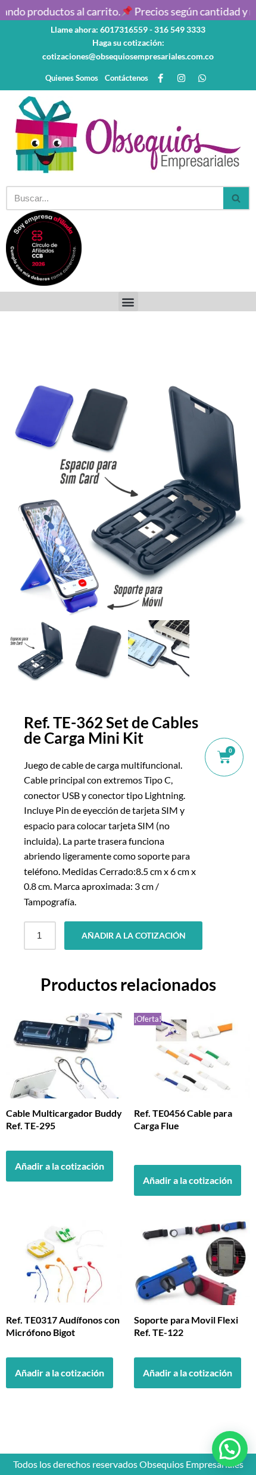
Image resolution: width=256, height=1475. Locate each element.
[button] (128, 301)
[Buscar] (236, 198)
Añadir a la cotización (134, 935)
